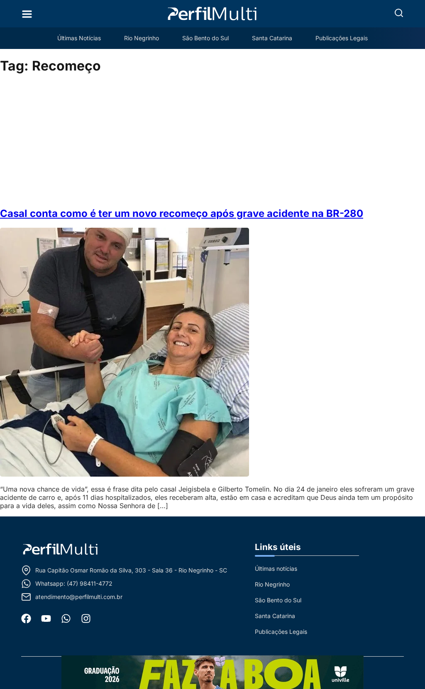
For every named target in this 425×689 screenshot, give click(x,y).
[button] (399, 13)
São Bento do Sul (205, 37)
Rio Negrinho (141, 37)
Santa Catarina (272, 37)
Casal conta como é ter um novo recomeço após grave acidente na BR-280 (181, 213)
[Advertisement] (212, 141)
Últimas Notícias (79, 37)
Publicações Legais (341, 37)
